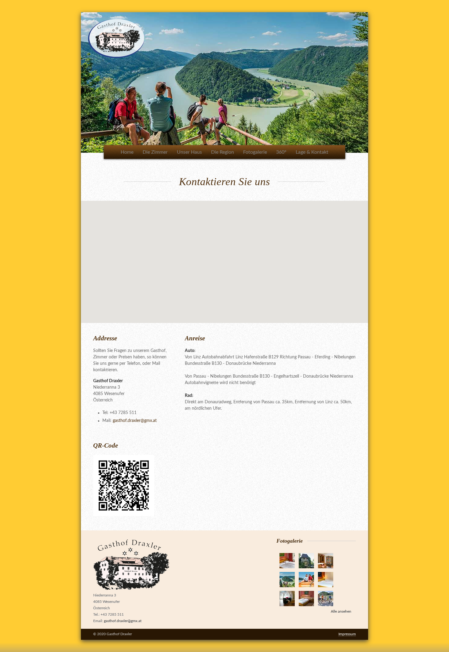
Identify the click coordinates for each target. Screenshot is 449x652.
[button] (224, 258)
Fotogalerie (255, 152)
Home (127, 152)
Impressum (347, 634)
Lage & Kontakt (312, 152)
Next (374, 81)
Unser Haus (189, 152)
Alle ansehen (341, 611)
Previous (74, 81)
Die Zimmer (155, 152)
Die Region (222, 152)
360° (281, 152)
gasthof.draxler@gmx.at (135, 421)
